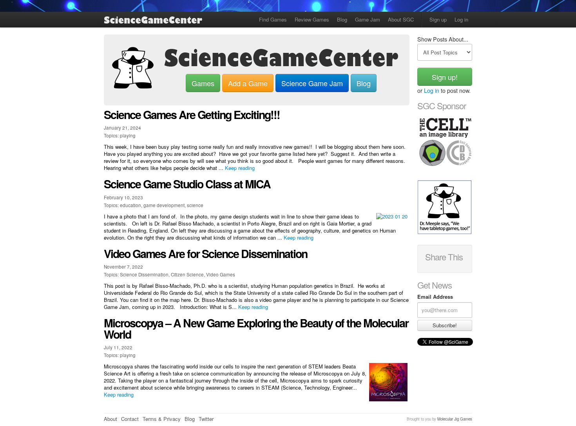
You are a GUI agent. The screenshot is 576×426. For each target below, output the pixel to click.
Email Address (435, 296)
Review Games (312, 19)
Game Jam (367, 19)
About (110, 418)
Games (203, 83)
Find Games (273, 19)
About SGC (401, 19)
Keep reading (240, 167)
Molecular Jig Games (454, 419)
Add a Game (248, 83)
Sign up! (445, 77)
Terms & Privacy (162, 418)
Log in (461, 19)
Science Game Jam (312, 83)
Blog (342, 19)
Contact (130, 418)
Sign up (438, 19)
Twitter (206, 418)
